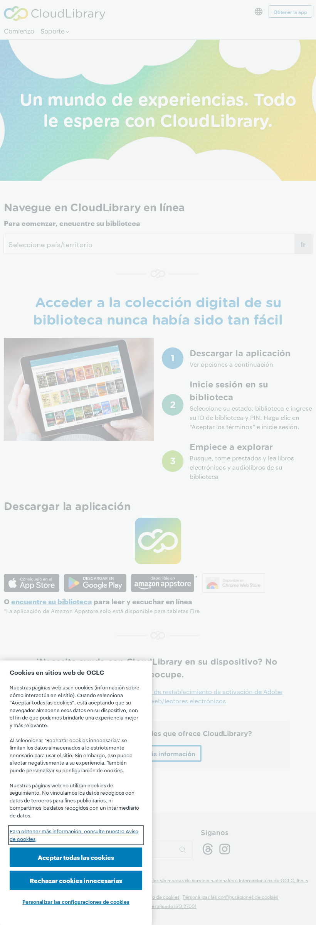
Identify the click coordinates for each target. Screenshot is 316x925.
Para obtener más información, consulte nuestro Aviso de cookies (74, 834)
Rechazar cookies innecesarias (76, 880)
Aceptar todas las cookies (76, 857)
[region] (76, 792)
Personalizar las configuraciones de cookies (75, 901)
